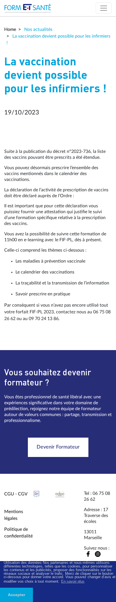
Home (10, 29)
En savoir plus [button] (72, 581)
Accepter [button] (16, 594)
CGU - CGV (16, 494)
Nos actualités (37, 29)
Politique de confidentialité (18, 532)
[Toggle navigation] (103, 8)
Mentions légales (13, 515)
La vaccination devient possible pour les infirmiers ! (58, 39)
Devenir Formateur (58, 447)
